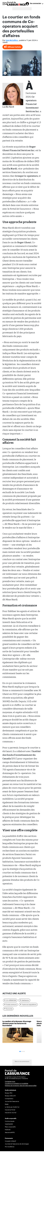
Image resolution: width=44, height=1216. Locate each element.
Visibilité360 (9, 1124)
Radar (7, 1104)
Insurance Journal (10, 1112)
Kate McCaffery (12, 40)
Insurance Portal (10, 1110)
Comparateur (9, 1098)
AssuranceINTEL (10, 1132)
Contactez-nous (10, 1081)
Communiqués (9, 1121)
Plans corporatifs (10, 1127)
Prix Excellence (9, 1146)
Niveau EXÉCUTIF (10, 1096)
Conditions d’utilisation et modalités (16, 1083)
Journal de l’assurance (12, 1101)
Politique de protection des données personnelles (20, 1085)
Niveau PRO (8, 1093)
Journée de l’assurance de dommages (17, 1144)
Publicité (7, 1129)
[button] (20, 1051)
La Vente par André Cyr (12, 1107)
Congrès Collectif (10, 1141)
